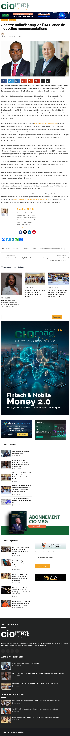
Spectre (34, 248)
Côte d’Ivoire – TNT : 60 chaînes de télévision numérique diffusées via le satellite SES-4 (21, 591)
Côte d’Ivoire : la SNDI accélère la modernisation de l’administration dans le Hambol (22, 476)
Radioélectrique (25, 248)
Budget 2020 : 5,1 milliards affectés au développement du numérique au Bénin (21, 603)
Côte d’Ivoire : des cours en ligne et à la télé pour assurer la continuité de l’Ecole (21, 550)
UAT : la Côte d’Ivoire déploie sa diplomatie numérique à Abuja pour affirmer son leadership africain (21, 489)
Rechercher (57, 317)
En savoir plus (21, 227)
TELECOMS (12, 20)
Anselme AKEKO (8, 37)
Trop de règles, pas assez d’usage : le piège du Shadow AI (21, 500)
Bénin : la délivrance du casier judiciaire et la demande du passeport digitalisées (20, 577)
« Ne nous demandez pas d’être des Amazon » (20, 452)
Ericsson (8, 248)
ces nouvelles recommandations (45, 123)
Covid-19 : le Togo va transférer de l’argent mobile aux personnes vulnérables (19, 564)
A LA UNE (4, 20)
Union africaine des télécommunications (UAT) (51, 248)
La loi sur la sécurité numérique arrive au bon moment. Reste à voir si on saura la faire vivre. (20, 463)
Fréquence (15, 248)
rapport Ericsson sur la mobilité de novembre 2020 (30, 199)
